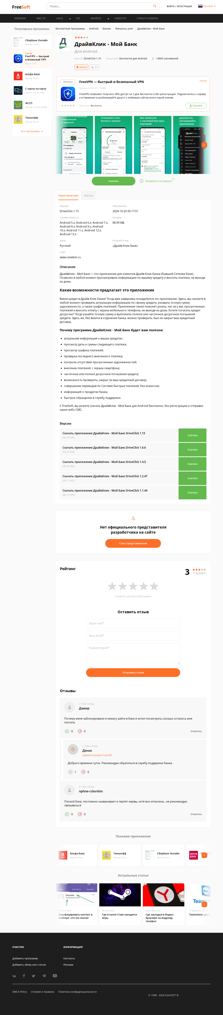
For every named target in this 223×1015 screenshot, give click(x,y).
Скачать (113, 181)
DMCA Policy (19, 991)
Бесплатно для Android (133, 58)
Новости (120, 18)
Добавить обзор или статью (29, 964)
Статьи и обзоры (147, 18)
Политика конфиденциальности (77, 991)
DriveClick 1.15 (88, 58)
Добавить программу (25, 958)
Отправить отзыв (133, 672)
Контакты (69, 958)
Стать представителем (133, 543)
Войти (171, 6)
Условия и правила (42, 991)
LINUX (59, 18)
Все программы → (32, 131)
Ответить (196, 731)
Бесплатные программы (70, 28)
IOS (78, 18)
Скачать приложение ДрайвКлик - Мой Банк (104, 433)
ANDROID (96, 18)
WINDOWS (20, 18)
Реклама (68, 964)
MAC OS (41, 18)
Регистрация (184, 6)
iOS (96, 67)
